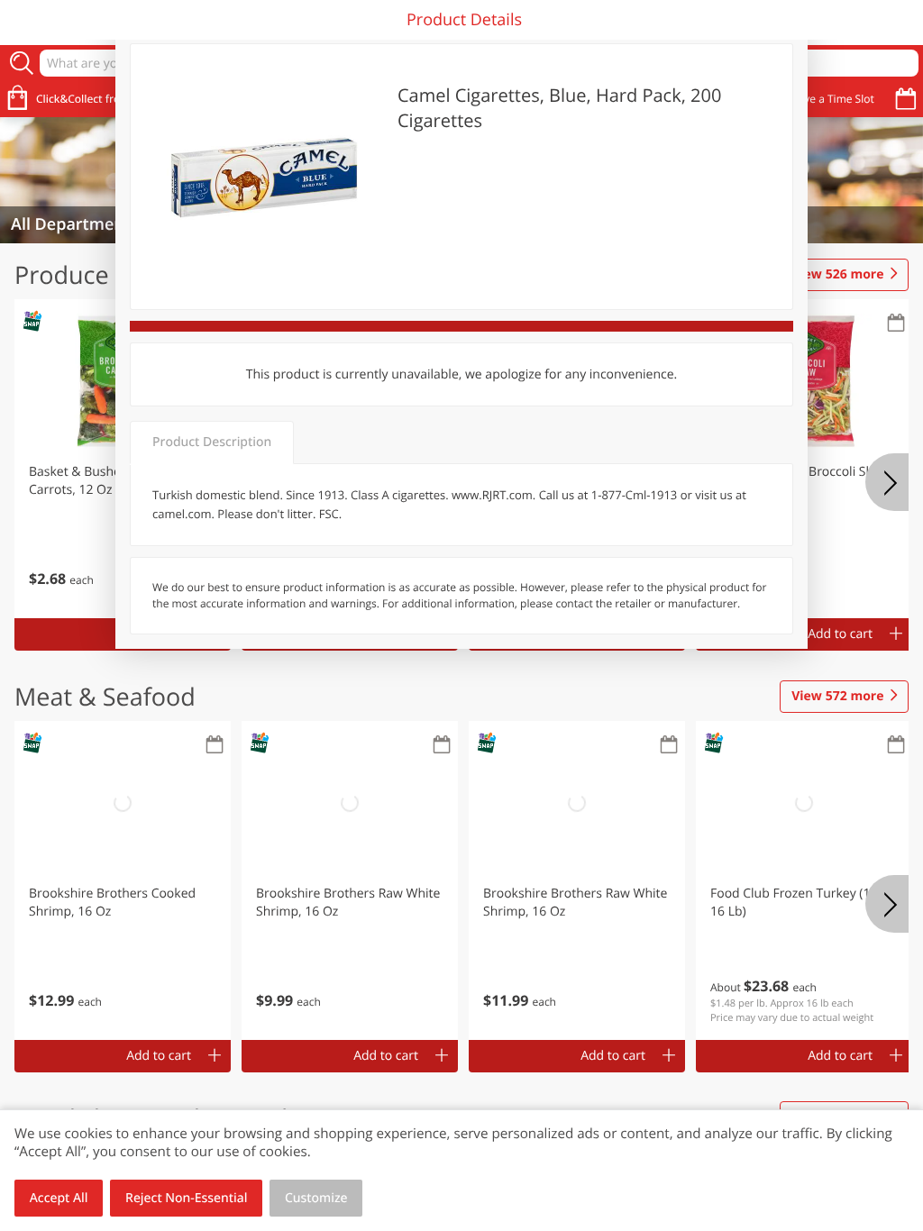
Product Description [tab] (211, 442)
